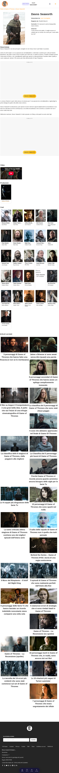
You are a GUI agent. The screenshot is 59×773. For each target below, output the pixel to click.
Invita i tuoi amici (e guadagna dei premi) (12, 757)
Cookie (23, 746)
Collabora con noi (41, 746)
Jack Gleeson (28, 224)
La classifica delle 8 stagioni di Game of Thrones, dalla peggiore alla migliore (14, 456)
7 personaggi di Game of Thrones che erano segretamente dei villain (43, 703)
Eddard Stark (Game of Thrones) (21, 223)
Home (2, 9)
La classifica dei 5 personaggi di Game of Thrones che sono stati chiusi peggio (43, 408)
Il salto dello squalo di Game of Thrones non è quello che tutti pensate (43, 532)
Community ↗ (5, 755)
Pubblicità (50, 746)
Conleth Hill (50, 244)
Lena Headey (4, 325)
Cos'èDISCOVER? (33, 4)
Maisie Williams (5, 305)
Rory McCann (16, 264)
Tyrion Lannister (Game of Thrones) (45, 303)
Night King (27, 243)
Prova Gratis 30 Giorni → (9, 750)
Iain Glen (38, 264)
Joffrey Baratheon (29, 223)
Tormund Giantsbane (41, 243)
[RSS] (16, 765)
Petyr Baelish (5, 243)
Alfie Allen (27, 264)
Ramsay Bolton (6, 223)
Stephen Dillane (5, 285)
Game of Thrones (9, 9)
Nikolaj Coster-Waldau (28, 306)
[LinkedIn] (12, 765)
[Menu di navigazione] (55, 4)
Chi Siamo (4, 746)
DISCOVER (26, 4)
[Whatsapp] (10, 765)
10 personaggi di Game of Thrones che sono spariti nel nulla (43, 507)
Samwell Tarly (5, 263)
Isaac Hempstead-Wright (52, 225)
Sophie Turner (16, 305)
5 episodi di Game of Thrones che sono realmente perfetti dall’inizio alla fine (43, 583)
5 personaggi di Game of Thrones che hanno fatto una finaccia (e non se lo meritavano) (14, 357)
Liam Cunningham (45, 18)
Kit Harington (50, 285)
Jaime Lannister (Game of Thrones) (34, 303)
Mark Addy (15, 244)
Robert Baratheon (17, 243)
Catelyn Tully (51, 263)
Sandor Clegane (17, 263)
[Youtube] (6, 765)
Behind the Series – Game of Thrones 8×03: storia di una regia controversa (43, 557)
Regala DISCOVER (7, 760)
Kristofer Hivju (39, 244)
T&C (28, 746)
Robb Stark (28, 283)
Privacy (17, 746)
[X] (4, 765)
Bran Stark (50, 223)
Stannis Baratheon (6, 283)
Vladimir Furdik (28, 244)
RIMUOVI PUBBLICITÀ (29, 96)
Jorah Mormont (40, 263)
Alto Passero (39, 223)
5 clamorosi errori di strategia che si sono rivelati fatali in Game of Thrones (43, 608)
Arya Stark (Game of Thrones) (9, 303)
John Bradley (4, 264)
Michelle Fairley (51, 264)
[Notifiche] (50, 4)
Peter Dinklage (39, 305)
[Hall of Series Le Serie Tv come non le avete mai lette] (5, 4)
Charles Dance (16, 285)
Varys (49, 243)
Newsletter (4, 752)
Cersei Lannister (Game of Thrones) (11, 323)
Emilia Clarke (50, 305)
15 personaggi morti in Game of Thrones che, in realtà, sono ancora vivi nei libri (43, 655)
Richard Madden (28, 285)
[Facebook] (2, 765)
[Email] (14, 765)
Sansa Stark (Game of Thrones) (21, 303)
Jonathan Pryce (39, 224)
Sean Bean (15, 224)
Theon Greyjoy (28, 263)
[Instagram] (8, 765)
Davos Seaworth (20, 9)
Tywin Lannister (17, 283)
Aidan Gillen (4, 244)
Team (33, 746)
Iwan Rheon (4, 224)
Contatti (11, 746)
